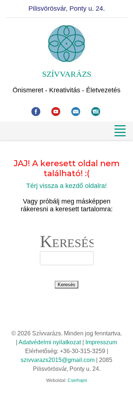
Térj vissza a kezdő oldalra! (66, 185)
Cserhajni (77, 380)
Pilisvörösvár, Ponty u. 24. (66, 8)
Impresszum (101, 342)
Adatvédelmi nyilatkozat (49, 342)
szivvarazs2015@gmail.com (58, 360)
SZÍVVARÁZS (66, 74)
